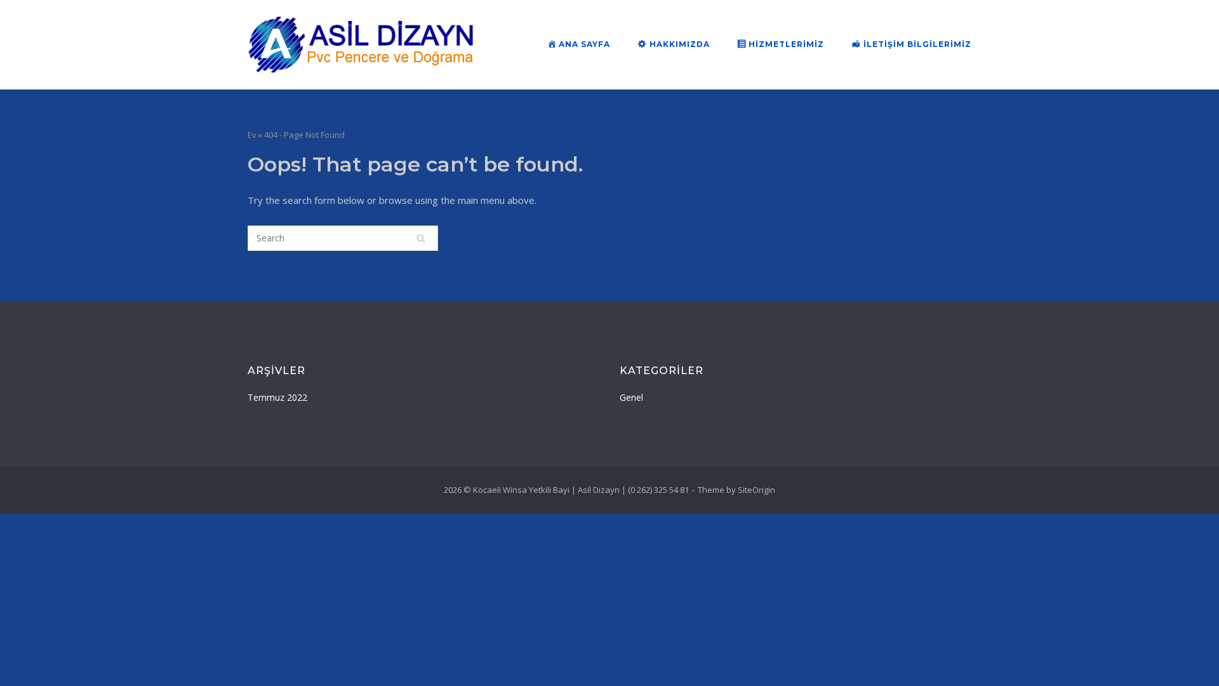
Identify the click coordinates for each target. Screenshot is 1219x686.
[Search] (421, 238)
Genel (631, 397)
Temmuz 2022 (277, 397)
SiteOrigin (756, 489)
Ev (252, 134)
